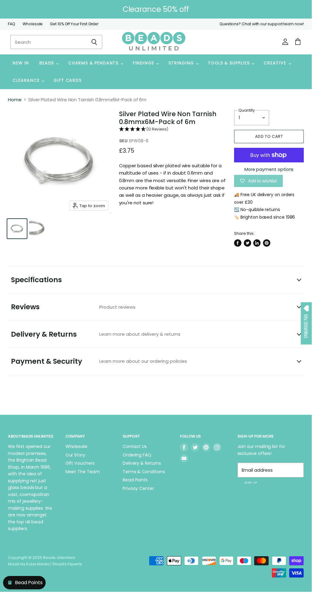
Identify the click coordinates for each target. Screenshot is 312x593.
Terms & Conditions (144, 472)
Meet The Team (82, 472)
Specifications (36, 280)
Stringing (181, 63)
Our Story (75, 455)
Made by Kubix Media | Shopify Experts (45, 564)
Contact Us (135, 446)
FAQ (11, 24)
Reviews (73, 307)
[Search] (94, 42)
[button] (173, 129)
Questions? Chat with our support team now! (261, 24)
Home (15, 99)
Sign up (250, 482)
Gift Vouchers (80, 463)
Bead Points (135, 480)
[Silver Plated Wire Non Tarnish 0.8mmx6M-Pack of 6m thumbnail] (17, 228)
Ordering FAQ (137, 455)
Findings (144, 63)
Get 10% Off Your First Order (74, 24)
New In (20, 63)
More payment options (269, 169)
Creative (275, 63)
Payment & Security (99, 361)
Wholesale (33, 24)
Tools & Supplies (229, 63)
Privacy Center (138, 488)
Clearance (26, 80)
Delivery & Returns (96, 334)
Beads (47, 63)
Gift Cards (67, 80)
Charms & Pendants (94, 63)
